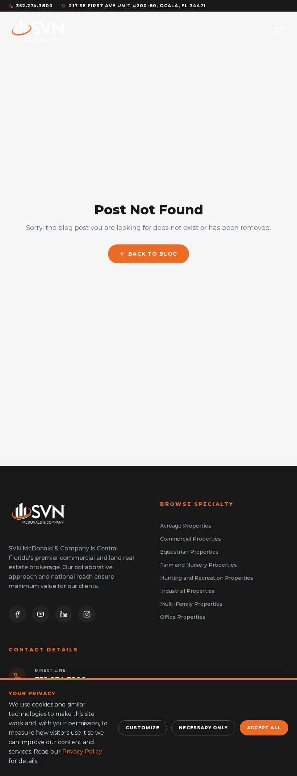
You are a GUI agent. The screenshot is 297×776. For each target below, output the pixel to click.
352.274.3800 (34, 5)
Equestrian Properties (189, 552)
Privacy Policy (82, 751)
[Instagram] (87, 614)
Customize (142, 727)
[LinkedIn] (63, 614)
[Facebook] (17, 614)
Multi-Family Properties (191, 604)
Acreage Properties (185, 526)
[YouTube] (40, 614)
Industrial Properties (187, 591)
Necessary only (203, 727)
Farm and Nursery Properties (198, 565)
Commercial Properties (190, 539)
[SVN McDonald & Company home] (38, 31)
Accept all (264, 727)
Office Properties (182, 617)
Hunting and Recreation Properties (206, 578)
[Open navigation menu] (279, 32)
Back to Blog (152, 254)
